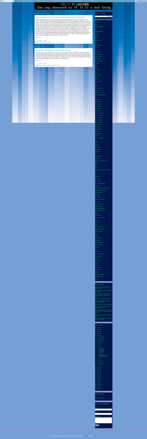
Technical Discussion (100, 253)
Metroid (96, 163)
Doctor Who (97, 70)
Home (64, 69)
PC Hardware (98, 197)
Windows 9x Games (99, 274)
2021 (98, 367)
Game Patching (98, 122)
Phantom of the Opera (100, 199)
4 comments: (40, 40)
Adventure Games (99, 26)
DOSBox (97, 76)
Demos (96, 67)
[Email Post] (45, 40)
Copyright (97, 63)
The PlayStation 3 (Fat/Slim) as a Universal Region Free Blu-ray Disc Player (103, 295)
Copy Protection (98, 60)
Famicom (97, 92)
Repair (96, 213)
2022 (98, 335)
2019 (98, 371)
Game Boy (41, 42)
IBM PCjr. (97, 144)
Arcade (96, 35)
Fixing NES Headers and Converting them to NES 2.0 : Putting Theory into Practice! (103, 311)
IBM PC (97, 142)
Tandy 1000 (97, 251)
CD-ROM (97, 47)
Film (96, 97)
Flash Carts (97, 99)
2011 (98, 386)
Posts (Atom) (67, 73)
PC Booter (97, 194)
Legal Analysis (98, 156)
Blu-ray (96, 42)
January (100, 364)
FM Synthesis (98, 101)
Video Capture (98, 267)
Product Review (98, 206)
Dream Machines (99, 81)
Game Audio (98, 106)
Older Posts (88, 69)
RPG (96, 219)
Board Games (98, 45)
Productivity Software (100, 208)
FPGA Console (98, 104)
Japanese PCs (98, 149)
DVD (96, 83)
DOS (96, 72)
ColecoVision (98, 51)
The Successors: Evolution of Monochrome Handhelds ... (101, 350)
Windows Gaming (99, 276)
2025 (98, 329)
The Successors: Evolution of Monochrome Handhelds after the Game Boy (60, 17)
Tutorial (96, 263)
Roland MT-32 (98, 215)
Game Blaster (98, 108)
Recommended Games (100, 210)
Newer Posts (39, 69)
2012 (98, 384)
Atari (44, 65)
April (99, 358)
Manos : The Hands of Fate (101, 160)
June (99, 346)
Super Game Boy (99, 244)
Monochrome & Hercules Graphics (102, 169)
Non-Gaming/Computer (100, 183)
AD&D (96, 24)
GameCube (97, 126)
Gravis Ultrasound (99, 138)
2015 (98, 378)
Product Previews (99, 203)
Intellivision (97, 147)
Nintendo (97, 176)
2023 (98, 333)
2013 (98, 382)
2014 (98, 380)
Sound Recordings (99, 242)
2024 (98, 331)
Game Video (98, 124)
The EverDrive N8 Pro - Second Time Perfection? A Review (103, 319)
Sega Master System (100, 229)
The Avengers (98, 256)
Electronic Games (99, 88)
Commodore (48, 65)
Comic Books (98, 56)
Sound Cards (98, 240)
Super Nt (97, 247)
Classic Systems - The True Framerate (103, 304)
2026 (98, 327)
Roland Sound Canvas (100, 217)
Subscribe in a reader (100, 397)
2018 (98, 373)
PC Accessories (98, 192)
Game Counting (98, 119)
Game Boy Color (98, 115)
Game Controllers (99, 117)
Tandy (58, 65)
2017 (98, 374)
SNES (96, 235)
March (99, 360)
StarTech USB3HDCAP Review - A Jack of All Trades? (102, 301)
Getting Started (98, 133)
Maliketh (86, 436)
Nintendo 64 (97, 179)
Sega (96, 224)
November (100, 339)
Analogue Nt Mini (99, 31)
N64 (96, 172)
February (100, 362)
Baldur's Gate (98, 40)
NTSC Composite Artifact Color (102, 188)
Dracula (96, 79)
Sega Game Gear (99, 226)
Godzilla (97, 135)
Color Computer (98, 54)
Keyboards (54, 65)
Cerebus (97, 49)
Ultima (96, 265)
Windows (97, 272)
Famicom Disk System (100, 95)
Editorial (97, 85)
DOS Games (98, 74)
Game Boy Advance (99, 113)
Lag (96, 154)
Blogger (95, 436)
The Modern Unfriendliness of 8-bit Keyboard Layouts (53, 50)
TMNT (96, 258)
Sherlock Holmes (99, 231)
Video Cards (98, 269)
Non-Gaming (98, 181)
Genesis (97, 131)
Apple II (41, 65)
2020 (98, 369)
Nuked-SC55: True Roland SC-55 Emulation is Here (102, 307)
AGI (96, 29)
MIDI (96, 165)
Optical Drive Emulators (100, 190)
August (99, 342)
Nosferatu (97, 185)
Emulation (97, 90)
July (99, 344)
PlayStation (97, 201)
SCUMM (97, 222)
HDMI (96, 140)
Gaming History (48, 42)
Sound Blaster (98, 238)
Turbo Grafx (97, 260)
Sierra (96, 233)
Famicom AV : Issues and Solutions (103, 298)
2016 (98, 376)
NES (96, 174)
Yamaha (97, 278)
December (100, 337)
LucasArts (97, 158)
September (100, 341)
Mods (96, 167)
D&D (96, 65)
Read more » (38, 37)
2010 (98, 388)
